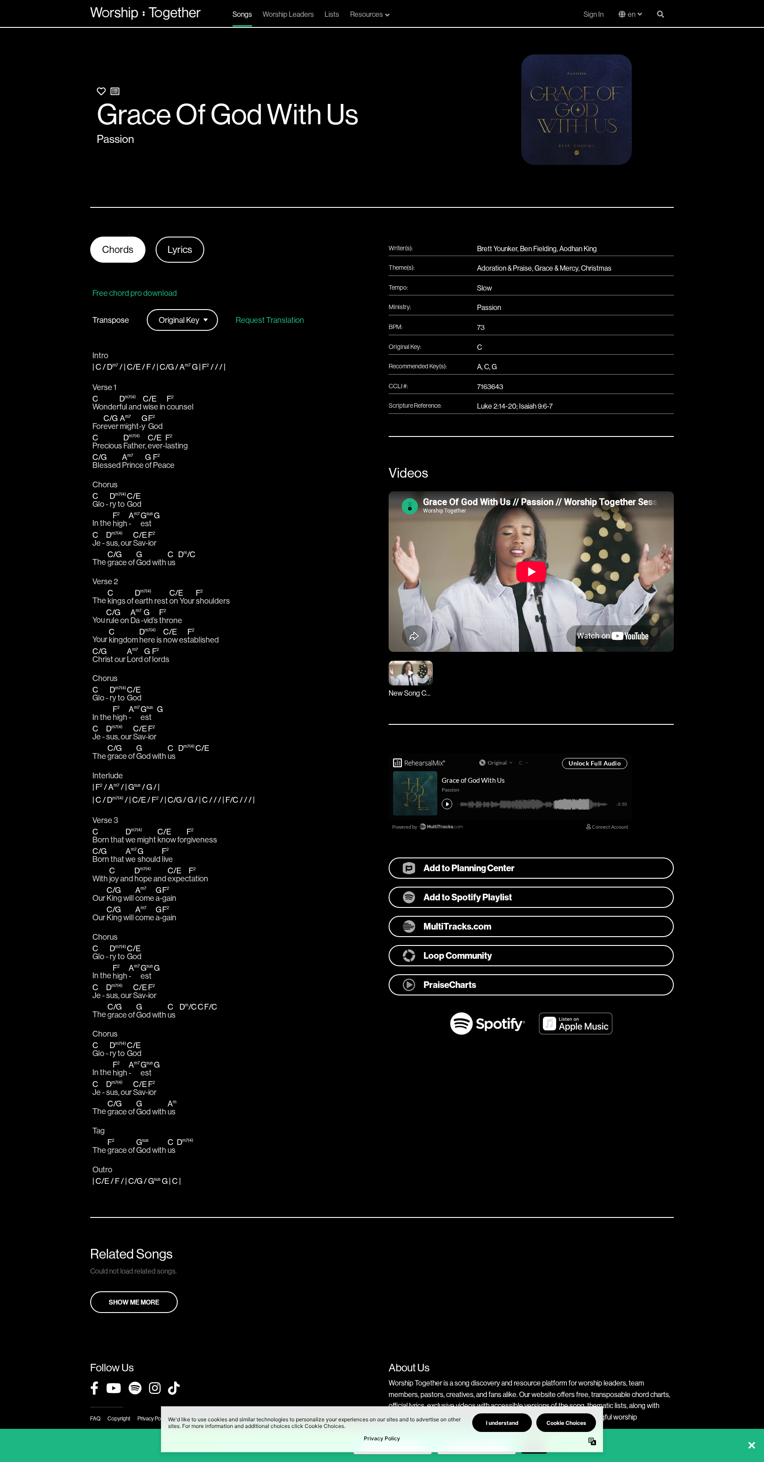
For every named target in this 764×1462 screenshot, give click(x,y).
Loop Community (458, 955)
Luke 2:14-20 (496, 406)
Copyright (118, 1418)
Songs (242, 14)
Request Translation (270, 320)
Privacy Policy (153, 1418)
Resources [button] (366, 14)
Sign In (594, 14)
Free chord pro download (134, 293)
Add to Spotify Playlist (468, 897)
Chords (118, 249)
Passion (115, 139)
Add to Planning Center (469, 867)
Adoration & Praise (504, 268)
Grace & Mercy (556, 268)
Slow (484, 287)
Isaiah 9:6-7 (536, 406)
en (631, 14)
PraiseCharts (450, 984)
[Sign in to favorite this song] (101, 91)
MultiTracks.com (457, 926)
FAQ (95, 1418)
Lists (332, 14)
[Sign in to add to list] (115, 91)
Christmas (596, 268)
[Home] (145, 13)
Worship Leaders (288, 14)
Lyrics (180, 249)
